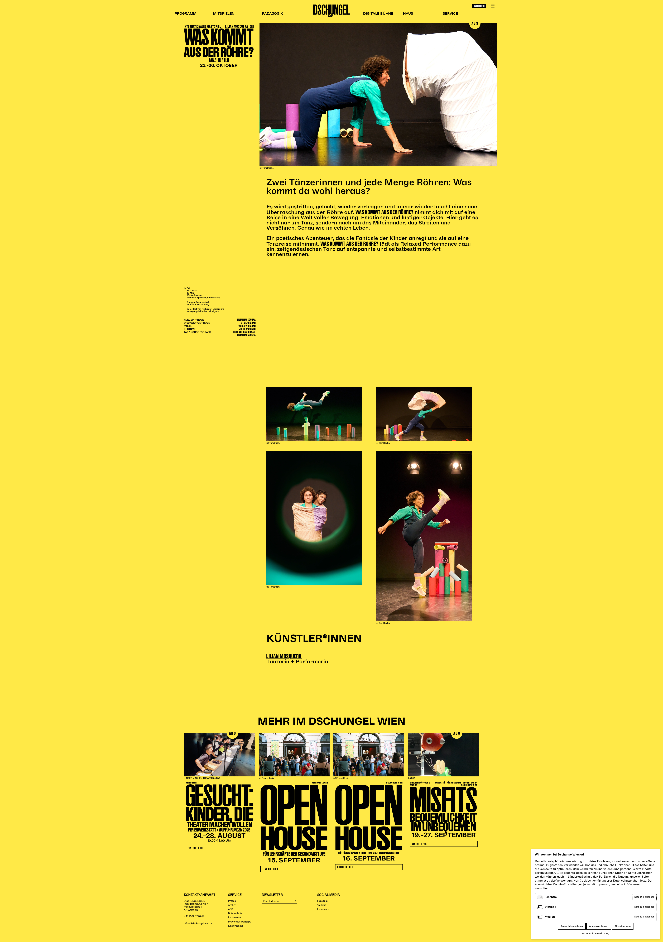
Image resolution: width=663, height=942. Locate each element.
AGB (230, 909)
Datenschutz (235, 913)
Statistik (550, 907)
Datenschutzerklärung (595, 934)
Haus (408, 13)
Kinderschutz (235, 926)
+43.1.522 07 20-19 (194, 916)
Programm (185, 13)
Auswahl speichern (572, 926)
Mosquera (290, 656)
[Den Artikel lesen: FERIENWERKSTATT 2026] (219, 754)
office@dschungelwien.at (198, 923)
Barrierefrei (479, 5)
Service (450, 13)
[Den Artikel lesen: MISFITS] (443, 754)
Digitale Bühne (378, 13)
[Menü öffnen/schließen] (492, 6)
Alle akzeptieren (598, 926)
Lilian (272, 656)
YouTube (321, 905)
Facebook (322, 901)
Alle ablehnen (622, 926)
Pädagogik (272, 13)
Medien (550, 917)
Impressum (234, 917)
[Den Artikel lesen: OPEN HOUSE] (294, 754)
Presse (232, 901)
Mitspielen (223, 13)
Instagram (323, 909)
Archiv (231, 905)
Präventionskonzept (239, 922)
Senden (296, 901)
